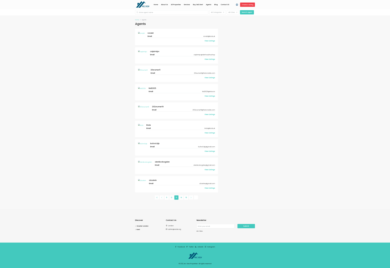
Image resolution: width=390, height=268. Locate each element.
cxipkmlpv (154, 51)
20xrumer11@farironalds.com (204, 73)
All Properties (176, 5)
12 (171, 197)
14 (181, 197)
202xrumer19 (158, 106)
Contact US (225, 5)
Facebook (181, 247)
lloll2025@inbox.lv (208, 91)
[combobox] (217, 12)
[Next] (191, 197)
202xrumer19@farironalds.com (204, 110)
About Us (164, 5)
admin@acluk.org (174, 229)
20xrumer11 (155, 70)
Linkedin (200, 247)
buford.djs (154, 143)
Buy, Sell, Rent (198, 5)
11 (166, 197)
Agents (208, 5)
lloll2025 (152, 88)
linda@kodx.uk (210, 128)
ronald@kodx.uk (209, 36)
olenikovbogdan (162, 162)
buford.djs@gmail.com (206, 147)
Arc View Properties (191, 264)
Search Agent (247, 12)
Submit (246, 226)
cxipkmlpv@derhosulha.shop (204, 55)
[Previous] (157, 197)
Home (156, 5)
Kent (138, 229)
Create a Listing (247, 5)
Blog (216, 5)
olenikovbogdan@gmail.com (204, 165)
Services (187, 5)
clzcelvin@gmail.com (207, 183)
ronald (150, 33)
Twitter (191, 247)
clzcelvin (153, 180)
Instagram (211, 247)
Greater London (142, 226)
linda (148, 125)
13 (176, 197)
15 (186, 197)
